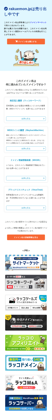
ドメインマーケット (38, 22)
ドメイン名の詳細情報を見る (26, 237)
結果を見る (26, 119)
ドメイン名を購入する (27, 41)
